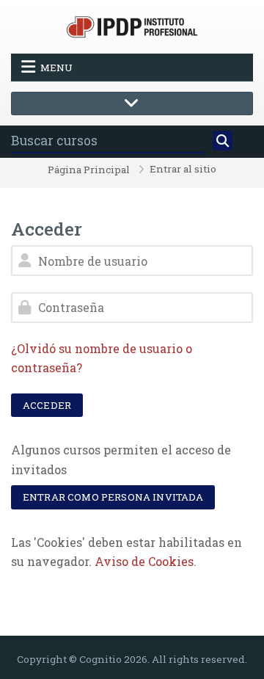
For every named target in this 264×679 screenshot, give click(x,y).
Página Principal (89, 170)
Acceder (47, 405)
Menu (56, 67)
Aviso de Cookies (144, 561)
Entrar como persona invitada (113, 497)
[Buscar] (223, 141)
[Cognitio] (132, 25)
